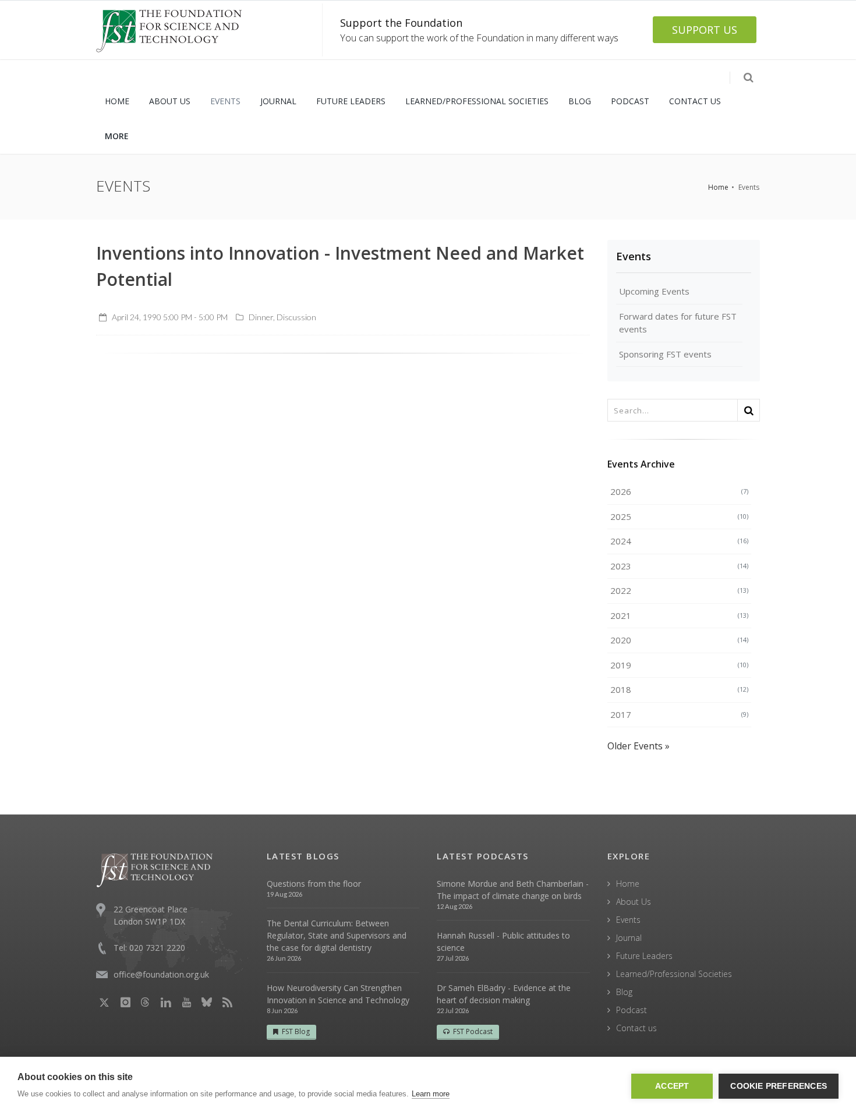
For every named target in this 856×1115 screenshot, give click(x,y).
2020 (679, 640)
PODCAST (630, 101)
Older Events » (638, 745)
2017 (679, 714)
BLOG (579, 101)
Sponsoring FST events (665, 354)
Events (633, 256)
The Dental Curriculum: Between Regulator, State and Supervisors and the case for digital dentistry (336, 935)
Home (718, 187)
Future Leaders (644, 955)
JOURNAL (278, 101)
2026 (679, 491)
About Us (633, 901)
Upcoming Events (654, 291)
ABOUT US (169, 101)
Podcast (631, 1009)
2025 (679, 516)
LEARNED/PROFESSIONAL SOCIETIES (477, 101)
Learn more (431, 1093)
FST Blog (296, 1031)
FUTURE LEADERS (350, 101)
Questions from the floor (314, 883)
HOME (117, 101)
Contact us (636, 1027)
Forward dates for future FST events (678, 322)
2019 (679, 665)
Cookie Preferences (778, 1086)
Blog (624, 991)
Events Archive (641, 464)
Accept (672, 1086)
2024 (679, 541)
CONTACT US (695, 101)
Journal (629, 937)
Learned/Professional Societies (674, 973)
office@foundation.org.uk (161, 974)
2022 (679, 590)
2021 (679, 615)
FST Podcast (473, 1031)
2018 (679, 689)
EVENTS (225, 101)
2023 (679, 566)
